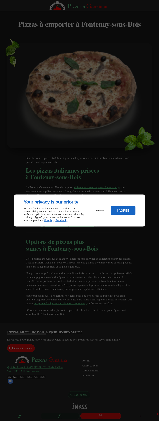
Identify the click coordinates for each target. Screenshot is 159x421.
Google (48, 220)
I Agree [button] (123, 210)
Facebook (60, 220)
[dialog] (79, 210)
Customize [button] (99, 210)
